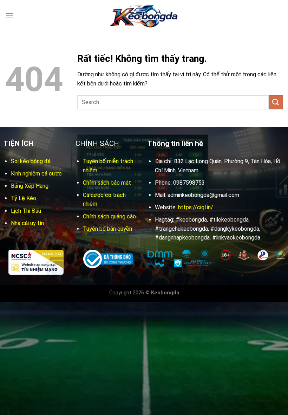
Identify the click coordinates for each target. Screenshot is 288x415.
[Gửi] (276, 102)
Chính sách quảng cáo (109, 216)
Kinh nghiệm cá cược (36, 173)
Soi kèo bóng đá (31, 161)
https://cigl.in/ (195, 207)
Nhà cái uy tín (27, 223)
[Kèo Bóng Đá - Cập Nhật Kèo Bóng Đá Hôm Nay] (144, 16)
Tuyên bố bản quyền (107, 228)
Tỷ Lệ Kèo (23, 198)
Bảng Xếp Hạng (29, 186)
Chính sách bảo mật (107, 182)
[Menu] (9, 15)
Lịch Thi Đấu (26, 211)
